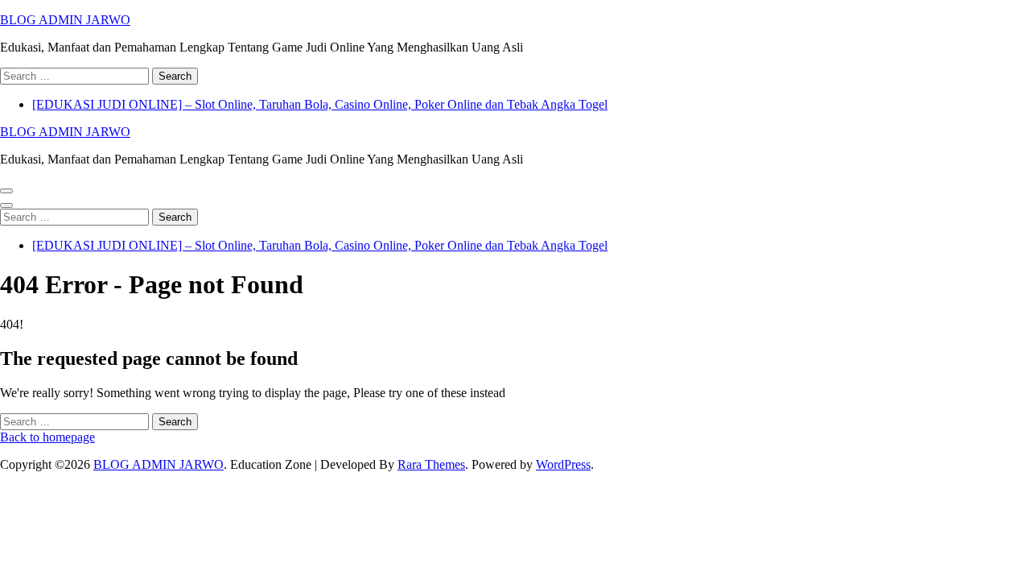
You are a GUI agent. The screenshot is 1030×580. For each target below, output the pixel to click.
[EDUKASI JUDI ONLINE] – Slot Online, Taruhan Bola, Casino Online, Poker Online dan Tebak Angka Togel (320, 104)
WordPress (563, 464)
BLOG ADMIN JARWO (65, 20)
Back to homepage (47, 437)
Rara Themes (431, 464)
